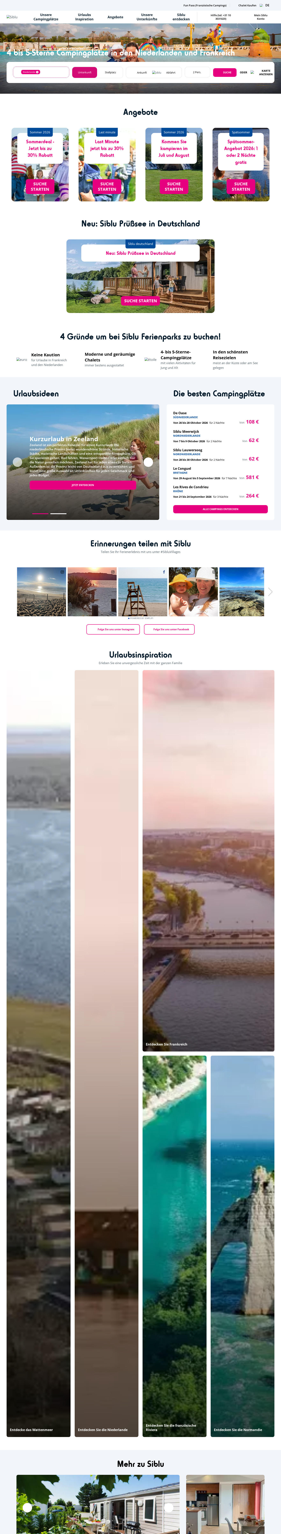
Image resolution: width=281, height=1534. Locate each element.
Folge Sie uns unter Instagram (116, 629)
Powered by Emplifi (141, 618)
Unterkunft (85, 72)
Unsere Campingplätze (46, 17)
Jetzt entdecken (83, 485)
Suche (227, 72)
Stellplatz (110, 72)
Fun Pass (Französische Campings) (204, 5)
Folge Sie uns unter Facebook (171, 629)
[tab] (40, 514)
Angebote (115, 17)
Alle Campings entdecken (220, 509)
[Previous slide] (17, 462)
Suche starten (40, 186)
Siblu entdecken (181, 17)
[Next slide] (148, 462)
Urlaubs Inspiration (84, 17)
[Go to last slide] (27, 1507)
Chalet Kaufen (247, 5)
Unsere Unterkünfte (147, 17)
